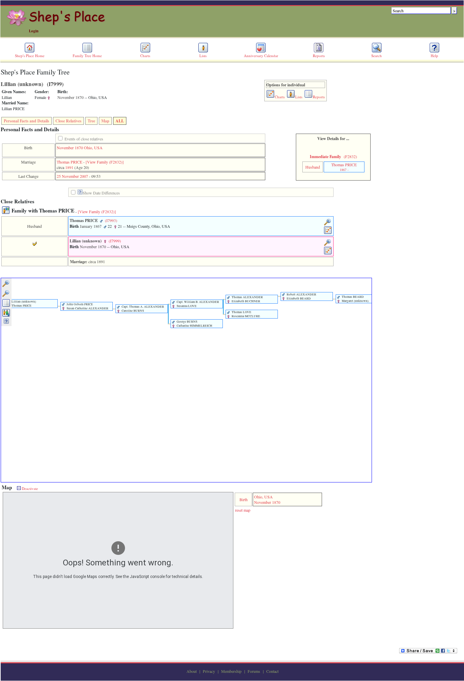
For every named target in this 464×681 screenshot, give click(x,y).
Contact (272, 671)
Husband (312, 167)
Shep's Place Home (29, 55)
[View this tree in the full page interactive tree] (6, 305)
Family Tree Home (87, 55)
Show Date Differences (101, 192)
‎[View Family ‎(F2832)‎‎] (105, 162)
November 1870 (70, 147)
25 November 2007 (72, 176)
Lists (203, 55)
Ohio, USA (93, 147)
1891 (69, 167)
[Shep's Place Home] (57, 25)
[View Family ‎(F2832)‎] (97, 211)
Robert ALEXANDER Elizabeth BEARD (301, 296)
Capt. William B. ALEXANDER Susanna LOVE (197, 304)
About (191, 671)
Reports (319, 55)
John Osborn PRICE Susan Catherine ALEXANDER (87, 306)
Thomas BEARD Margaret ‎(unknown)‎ (355, 299)
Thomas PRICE (69, 162)
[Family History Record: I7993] (328, 233)
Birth (243, 499)
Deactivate (29, 488)
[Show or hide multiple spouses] (6, 315)
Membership (231, 671)
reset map (242, 510)
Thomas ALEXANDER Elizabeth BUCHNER (247, 299)
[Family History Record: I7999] (328, 253)
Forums (254, 671)
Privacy (209, 671)
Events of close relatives (84, 138)
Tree (91, 121)
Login (33, 31)
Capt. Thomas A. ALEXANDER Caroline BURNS (142, 309)
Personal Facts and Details (26, 121)
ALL (119, 121)
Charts (145, 55)
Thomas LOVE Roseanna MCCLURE (245, 314)
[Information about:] (80, 193)
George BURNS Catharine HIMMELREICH (194, 324)
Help (434, 55)
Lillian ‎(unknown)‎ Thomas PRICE (23, 304)
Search (376, 55)
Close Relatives (68, 121)
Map (105, 121)
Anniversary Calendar (261, 55)
